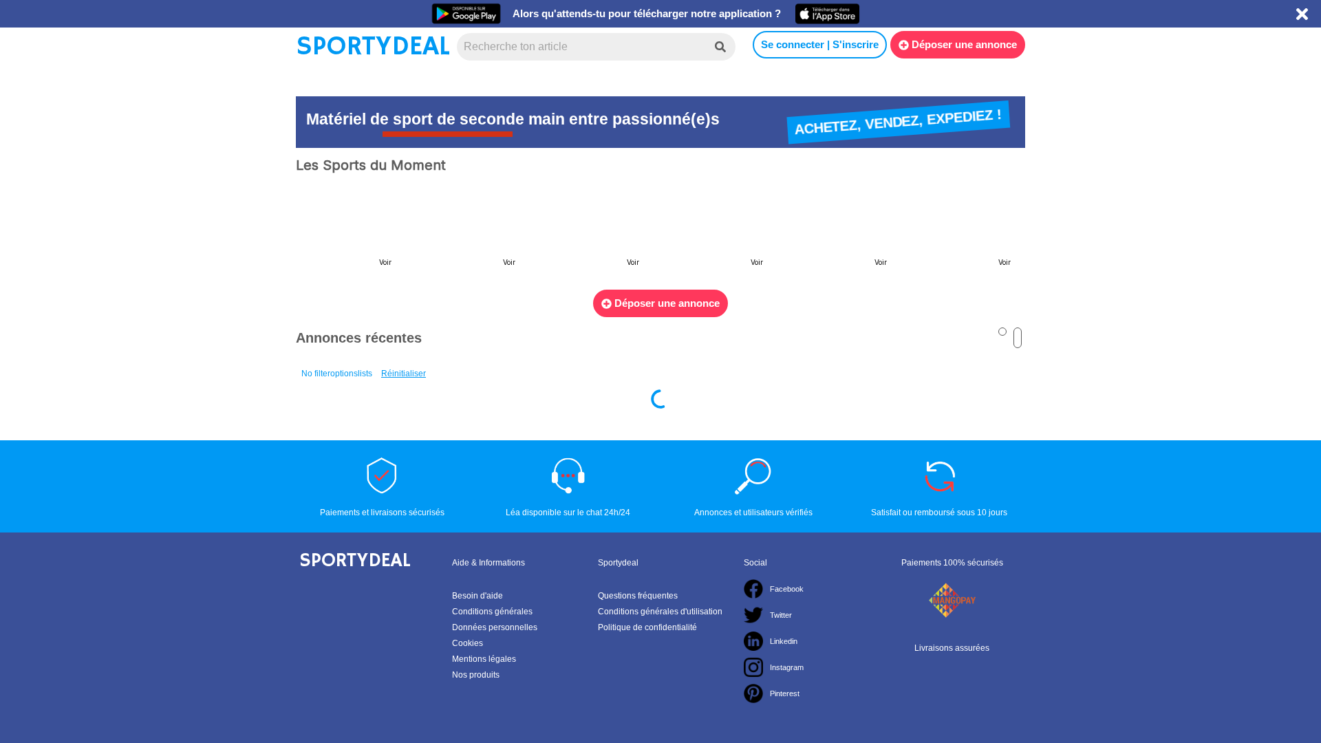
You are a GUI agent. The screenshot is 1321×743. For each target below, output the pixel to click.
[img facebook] (753, 589)
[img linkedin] (753, 641)
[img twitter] (753, 615)
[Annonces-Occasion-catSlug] (351, 232)
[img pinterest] (753, 693)
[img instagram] (753, 667)
